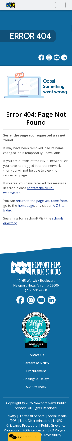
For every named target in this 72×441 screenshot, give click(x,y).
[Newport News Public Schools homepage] (10, 5)
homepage (26, 205)
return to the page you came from (41, 201)
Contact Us (36, 355)
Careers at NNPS (36, 363)
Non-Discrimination (35, 420)
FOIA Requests (33, 430)
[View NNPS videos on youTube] (57, 57)
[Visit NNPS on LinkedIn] (64, 57)
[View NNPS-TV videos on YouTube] (41, 299)
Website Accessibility (45, 435)
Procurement (36, 371)
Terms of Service (32, 416)
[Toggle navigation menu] (60, 5)
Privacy (10, 416)
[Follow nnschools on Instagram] (49, 57)
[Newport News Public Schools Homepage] (36, 267)
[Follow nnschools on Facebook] (41, 57)
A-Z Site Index (36, 387)
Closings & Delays (36, 379)
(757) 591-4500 (36, 290)
